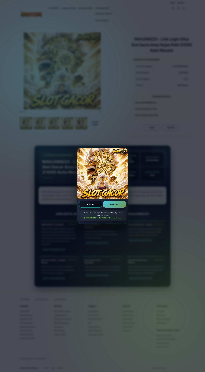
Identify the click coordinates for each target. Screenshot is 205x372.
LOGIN (90, 204)
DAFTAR (114, 204)
